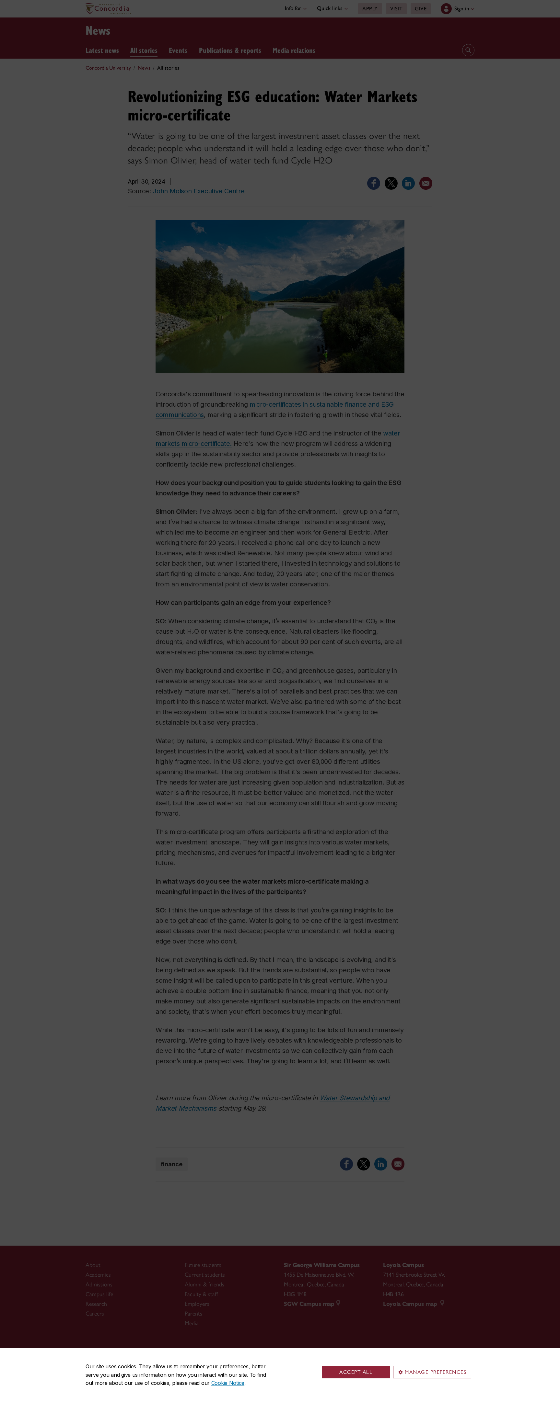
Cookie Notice (227, 1383)
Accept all (355, 1372)
